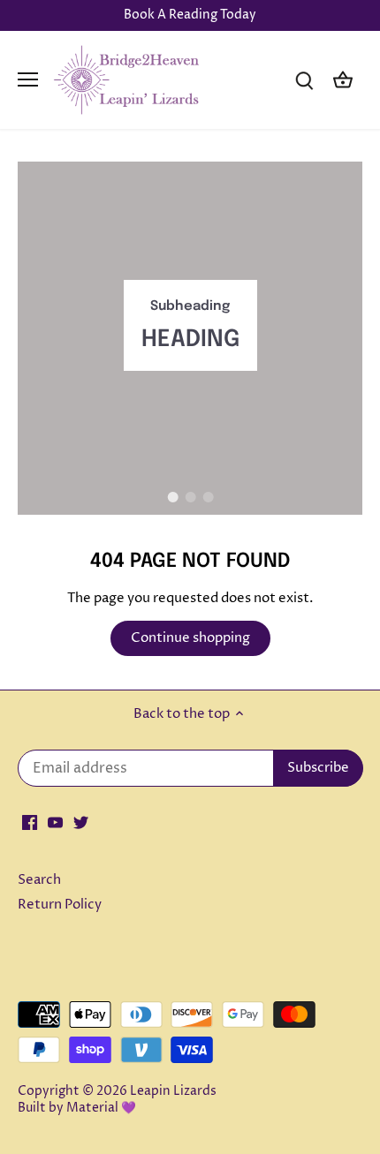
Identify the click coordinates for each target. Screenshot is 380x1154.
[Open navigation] (28, 79)
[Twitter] (80, 821)
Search (39, 880)
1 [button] (172, 497)
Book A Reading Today (190, 15)
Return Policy (60, 904)
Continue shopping (190, 638)
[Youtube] (55, 821)
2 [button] (190, 497)
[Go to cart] (342, 80)
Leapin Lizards (173, 1091)
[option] (190, 338)
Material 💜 (101, 1108)
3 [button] (208, 497)
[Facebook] (29, 821)
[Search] (304, 80)
